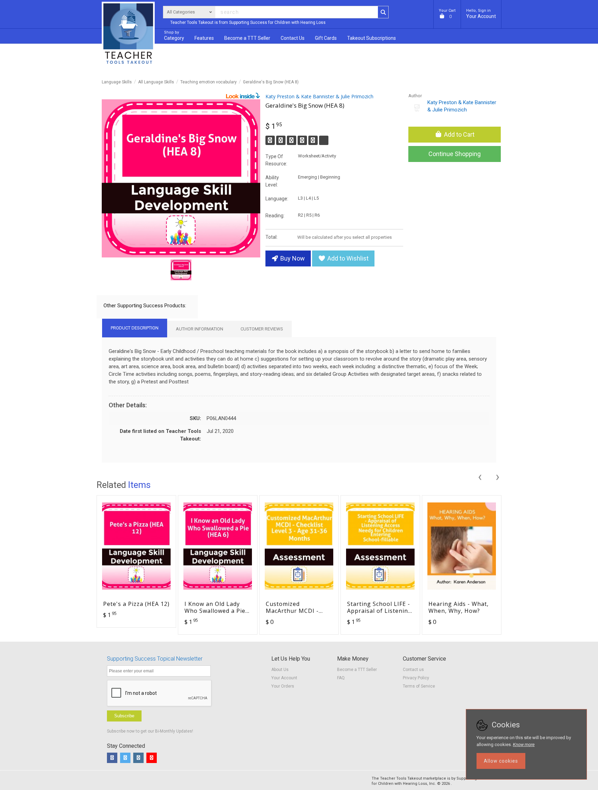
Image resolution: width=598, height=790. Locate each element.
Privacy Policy (416, 677)
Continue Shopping (454, 153)
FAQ (341, 677)
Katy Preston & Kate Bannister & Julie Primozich (319, 96)
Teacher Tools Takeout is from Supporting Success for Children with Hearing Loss (248, 22)
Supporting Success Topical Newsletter (154, 658)
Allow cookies (501, 761)
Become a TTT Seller (357, 669)
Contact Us (293, 38)
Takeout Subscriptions (371, 38)
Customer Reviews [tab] (262, 329)
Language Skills (117, 82)
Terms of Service (419, 686)
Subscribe (124, 715)
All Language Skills (156, 82)
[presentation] (480, 475)
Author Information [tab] (199, 329)
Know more (524, 744)
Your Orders (282, 686)
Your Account (481, 13)
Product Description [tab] (134, 327)
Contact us (413, 669)
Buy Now (292, 258)
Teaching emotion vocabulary (208, 82)
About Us (280, 669)
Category (174, 35)
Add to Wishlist (347, 258)
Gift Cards (326, 38)
